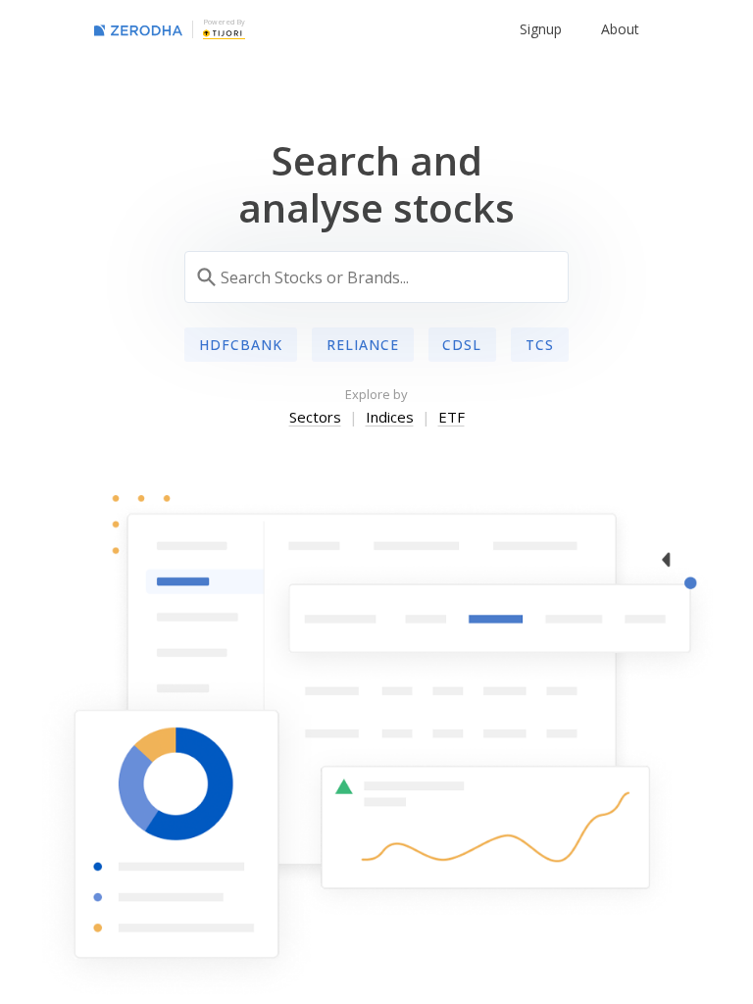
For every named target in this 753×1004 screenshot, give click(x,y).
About (620, 29)
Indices (390, 417)
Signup (541, 29)
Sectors (315, 417)
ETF (451, 417)
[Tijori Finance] (222, 32)
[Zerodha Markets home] (138, 29)
